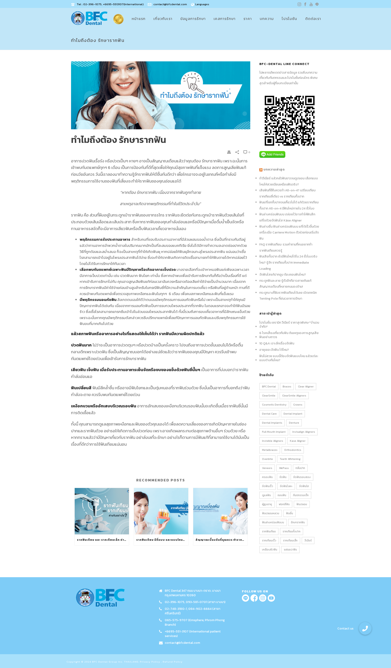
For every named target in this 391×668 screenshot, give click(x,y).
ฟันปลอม (301, 504)
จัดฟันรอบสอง (302, 477)
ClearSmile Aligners (294, 396)
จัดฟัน (282, 477)
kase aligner (297, 441)
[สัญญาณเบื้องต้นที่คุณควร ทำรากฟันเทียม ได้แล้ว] (220, 511)
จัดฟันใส (304, 486)
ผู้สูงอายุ (267, 504)
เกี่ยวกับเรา (162, 18)
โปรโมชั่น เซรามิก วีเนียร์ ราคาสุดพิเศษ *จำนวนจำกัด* (289, 325)
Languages (202, 4)
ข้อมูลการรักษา (193, 18)
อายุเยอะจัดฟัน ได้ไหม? (274, 350)
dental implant (293, 414)
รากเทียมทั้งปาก (291, 531)
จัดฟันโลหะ (286, 486)
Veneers (267, 468)
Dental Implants (272, 423)
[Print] (229, 152)
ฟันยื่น (289, 513)
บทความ (267, 18)
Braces (287, 386)
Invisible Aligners (272, 441)
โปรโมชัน (289, 18)
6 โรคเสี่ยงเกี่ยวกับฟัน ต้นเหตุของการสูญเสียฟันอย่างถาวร (289, 335)
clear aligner (306, 386)
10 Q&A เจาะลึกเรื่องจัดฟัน (276, 343)
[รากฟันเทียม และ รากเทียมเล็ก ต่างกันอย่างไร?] (102, 511)
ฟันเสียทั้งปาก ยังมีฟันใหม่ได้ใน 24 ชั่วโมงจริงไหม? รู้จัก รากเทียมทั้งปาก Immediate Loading (288, 262)
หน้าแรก (138, 18)
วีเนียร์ (308, 540)
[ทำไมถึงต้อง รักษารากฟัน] (160, 95)
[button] (365, 628)
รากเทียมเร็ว (269, 540)
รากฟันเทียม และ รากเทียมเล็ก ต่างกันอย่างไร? (103, 540)
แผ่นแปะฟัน (290, 550)
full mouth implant (274, 432)
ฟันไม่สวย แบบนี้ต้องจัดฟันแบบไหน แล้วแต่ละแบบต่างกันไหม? (288, 358)
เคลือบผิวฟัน (269, 550)
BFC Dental (269, 386)
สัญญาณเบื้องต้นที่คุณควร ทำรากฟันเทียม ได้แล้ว (222, 540)
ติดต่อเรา (313, 18)
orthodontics (292, 450)
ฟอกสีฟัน (284, 504)
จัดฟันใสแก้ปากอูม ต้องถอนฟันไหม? (282, 274)
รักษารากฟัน (298, 522)
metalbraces (269, 450)
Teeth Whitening (290, 459)
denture (294, 423)
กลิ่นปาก (300, 468)
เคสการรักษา (225, 18)
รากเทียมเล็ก (290, 540)
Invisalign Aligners (303, 432)
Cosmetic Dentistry (274, 405)
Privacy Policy (150, 661)
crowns (297, 405)
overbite (267, 459)
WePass (284, 468)
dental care (269, 414)
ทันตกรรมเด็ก (301, 495)
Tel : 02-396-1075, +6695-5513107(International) (110, 4)
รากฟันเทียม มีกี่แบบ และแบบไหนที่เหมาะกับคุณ (162, 540)
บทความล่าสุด (274, 169)
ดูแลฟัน (266, 495)
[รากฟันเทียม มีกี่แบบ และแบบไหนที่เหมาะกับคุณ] (161, 511)
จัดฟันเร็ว (267, 486)
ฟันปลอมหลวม (270, 513)
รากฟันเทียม (269, 531)
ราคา (247, 18)
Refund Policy (173, 661)
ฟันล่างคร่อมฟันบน (273, 522)
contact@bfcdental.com (170, 4)
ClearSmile (268, 396)
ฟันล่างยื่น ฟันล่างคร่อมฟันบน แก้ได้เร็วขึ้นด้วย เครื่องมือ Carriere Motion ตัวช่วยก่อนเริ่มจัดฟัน (289, 232)
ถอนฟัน (282, 495)
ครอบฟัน (267, 477)
